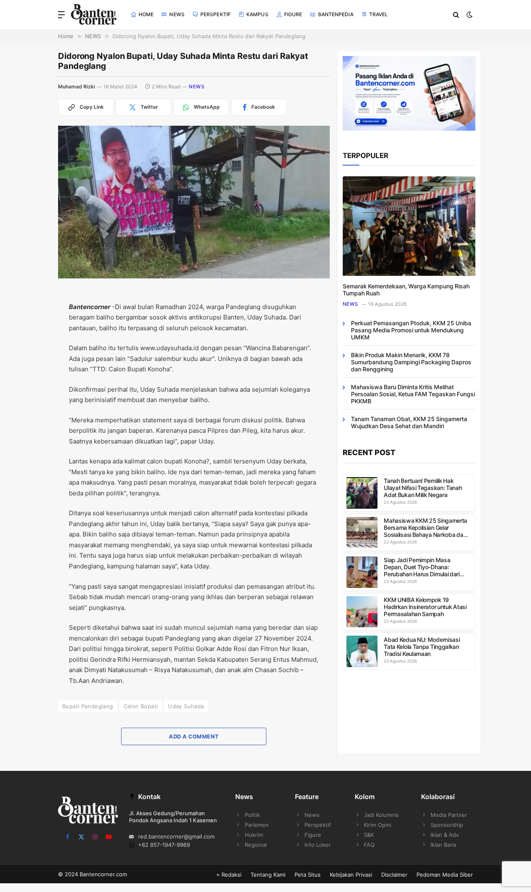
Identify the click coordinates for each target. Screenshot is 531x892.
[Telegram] (29, 378)
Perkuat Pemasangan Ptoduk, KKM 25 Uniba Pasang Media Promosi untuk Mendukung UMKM (411, 330)
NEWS (176, 14)
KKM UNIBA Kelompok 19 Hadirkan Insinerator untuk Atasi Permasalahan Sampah (425, 606)
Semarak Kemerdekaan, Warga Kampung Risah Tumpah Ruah (406, 290)
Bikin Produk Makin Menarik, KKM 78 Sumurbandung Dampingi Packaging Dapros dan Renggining (411, 362)
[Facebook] (29, 319)
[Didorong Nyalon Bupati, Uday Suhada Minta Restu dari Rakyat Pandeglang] (194, 202)
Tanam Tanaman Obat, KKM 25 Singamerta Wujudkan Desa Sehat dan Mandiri (409, 422)
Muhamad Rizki (76, 86)
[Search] (456, 14)
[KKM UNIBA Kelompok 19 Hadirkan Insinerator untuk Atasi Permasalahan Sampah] (362, 612)
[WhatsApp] (29, 397)
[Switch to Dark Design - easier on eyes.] (469, 14)
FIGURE (293, 14)
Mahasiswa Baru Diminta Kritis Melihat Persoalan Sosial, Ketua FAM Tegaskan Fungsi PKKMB (413, 394)
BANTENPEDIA (335, 14)
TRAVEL (378, 14)
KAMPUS (257, 14)
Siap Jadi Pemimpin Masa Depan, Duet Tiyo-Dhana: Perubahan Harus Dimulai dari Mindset (422, 567)
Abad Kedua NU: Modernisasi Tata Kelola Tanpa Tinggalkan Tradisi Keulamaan (422, 646)
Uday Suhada (186, 706)
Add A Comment (194, 736)
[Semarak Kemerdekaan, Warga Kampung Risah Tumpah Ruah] (409, 226)
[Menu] (61, 14)
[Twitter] (29, 339)
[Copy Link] (29, 417)
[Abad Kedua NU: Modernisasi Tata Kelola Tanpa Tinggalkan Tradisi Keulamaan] (362, 651)
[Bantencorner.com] (94, 14)
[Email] (29, 358)
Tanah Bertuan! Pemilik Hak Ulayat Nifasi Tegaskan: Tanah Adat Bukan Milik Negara (423, 487)
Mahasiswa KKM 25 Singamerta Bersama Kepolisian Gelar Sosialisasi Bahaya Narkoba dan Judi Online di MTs (425, 527)
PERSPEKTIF (215, 14)
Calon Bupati (141, 706)
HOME (146, 14)
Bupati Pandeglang (87, 706)
